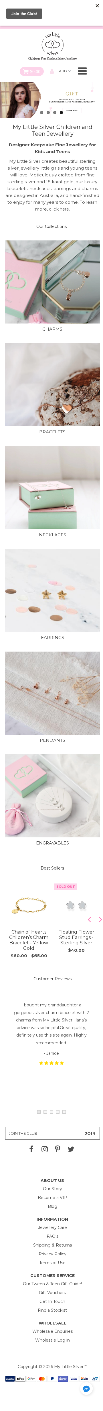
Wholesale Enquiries (52, 1331)
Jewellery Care (52, 1227)
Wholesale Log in (52, 1340)
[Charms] (52, 287)
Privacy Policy (52, 1253)
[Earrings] (52, 596)
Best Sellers (52, 868)
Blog (52, 1206)
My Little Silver (69, 1366)
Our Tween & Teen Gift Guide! (52, 1283)
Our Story (52, 1188)
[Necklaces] (52, 493)
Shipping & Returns (52, 1245)
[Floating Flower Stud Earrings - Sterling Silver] (76, 905)
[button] (86, 1389)
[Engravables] (52, 801)
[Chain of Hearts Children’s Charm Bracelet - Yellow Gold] (29, 905)
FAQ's (52, 1236)
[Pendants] (52, 699)
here (64, 209)
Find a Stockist (52, 1310)
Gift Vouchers (52, 1292)
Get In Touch (52, 1301)
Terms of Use (52, 1262)
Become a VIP (52, 1197)
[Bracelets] (52, 390)
